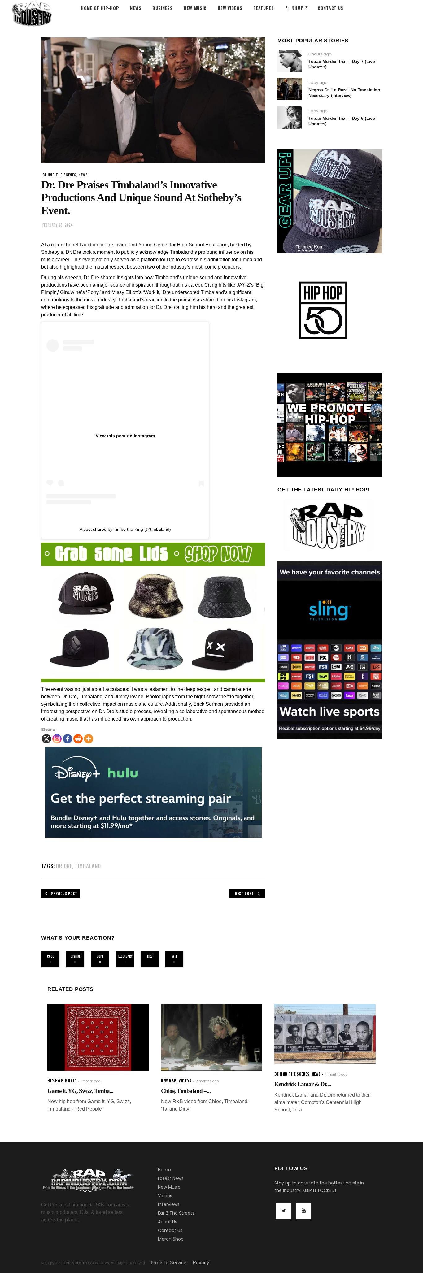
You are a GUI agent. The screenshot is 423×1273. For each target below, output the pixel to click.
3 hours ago (319, 54)
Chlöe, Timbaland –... (186, 1091)
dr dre (64, 866)
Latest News (171, 1178)
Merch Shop (171, 1239)
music (70, 1080)
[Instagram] (57, 738)
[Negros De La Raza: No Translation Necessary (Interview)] (289, 89)
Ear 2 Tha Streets (176, 1213)
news (83, 174)
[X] (46, 738)
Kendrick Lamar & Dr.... (302, 1084)
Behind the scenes (59, 174)
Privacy (201, 1262)
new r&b (169, 1080)
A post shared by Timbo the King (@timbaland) (125, 529)
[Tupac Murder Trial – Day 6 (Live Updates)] (289, 117)
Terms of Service (168, 1262)
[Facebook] (67, 738)
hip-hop (55, 1080)
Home (164, 1170)
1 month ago (90, 1081)
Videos (165, 1196)
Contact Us (170, 1230)
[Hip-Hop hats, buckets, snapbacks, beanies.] (153, 612)
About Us (167, 1222)
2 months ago (207, 1081)
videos (185, 1080)
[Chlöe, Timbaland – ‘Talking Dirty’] (211, 1037)
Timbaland (88, 866)
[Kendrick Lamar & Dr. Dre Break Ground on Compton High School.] (325, 1034)
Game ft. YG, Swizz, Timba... (80, 1091)
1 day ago (317, 82)
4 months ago (336, 1074)
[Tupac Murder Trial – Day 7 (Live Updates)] (289, 61)
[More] (88, 738)
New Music (169, 1187)
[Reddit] (78, 738)
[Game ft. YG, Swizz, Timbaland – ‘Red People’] (98, 1037)
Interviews (169, 1204)
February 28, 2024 (57, 225)
